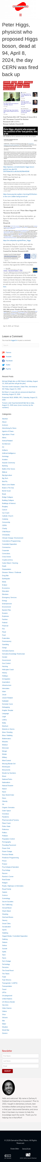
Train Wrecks (6, 980)
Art (3, 447)
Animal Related (7, 441)
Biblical (4, 472)
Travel (4, 989)
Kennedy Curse (7, 704)
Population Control (8, 839)
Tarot (3, 955)
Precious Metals (7, 854)
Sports (4, 930)
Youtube (8, 356)
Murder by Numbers (22, 84)
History (4, 673)
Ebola (4, 582)
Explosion (5, 616)
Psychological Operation (10, 867)
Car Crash (5, 513)
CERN (14, 82)
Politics (4, 832)
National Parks (7, 779)
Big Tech (5, 478)
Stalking (5, 939)
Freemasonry (6, 641)
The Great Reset (8, 970)
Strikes (4, 945)
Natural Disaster (7, 785)
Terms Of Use (26, 1149)
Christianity (6, 535)
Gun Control (6, 663)
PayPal (8, 369)
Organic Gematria (8, 807)
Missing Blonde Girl (8, 764)
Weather (5, 1027)
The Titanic (6, 974)
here (4, 287)
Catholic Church (7, 516)
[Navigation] (20, 15)
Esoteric (5, 613)
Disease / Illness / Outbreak (11, 572)
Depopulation (6, 569)
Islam (4, 691)
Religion (5, 883)
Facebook (9, 361)
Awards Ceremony (8, 463)
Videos (4, 1011)
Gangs (4, 647)
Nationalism (6, 782)
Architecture (6, 444)
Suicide (4, 948)
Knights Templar (7, 710)
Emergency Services (9, 597)
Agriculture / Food (8, 434)
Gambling (5, 644)
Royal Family (6, 889)
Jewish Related (7, 698)
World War (5, 1030)
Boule (4, 494)
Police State (6, 826)
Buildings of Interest (9, 503)
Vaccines (5, 1005)
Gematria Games (8, 651)
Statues (4, 942)
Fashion (5, 619)
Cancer (4, 510)
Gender (4, 657)
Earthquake (28, 82)
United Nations (7, 999)
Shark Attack (6, 911)
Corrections (6, 553)
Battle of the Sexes (8, 469)
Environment (6, 607)
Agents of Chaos (8, 431)
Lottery (4, 720)
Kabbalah (5, 701)
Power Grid (6, 848)
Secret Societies (9, 89)
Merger (4, 751)
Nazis (4, 792)
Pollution (5, 836)
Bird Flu (4, 481)
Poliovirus (5, 829)
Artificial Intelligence (9, 453)
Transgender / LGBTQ (9, 983)
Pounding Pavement (9, 845)
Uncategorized (7, 995)
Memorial (5, 748)
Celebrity (7, 82)
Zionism (5, 1033)
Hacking (5, 666)
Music (4, 776)
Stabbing (5, 933)
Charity (4, 528)
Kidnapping (6, 707)
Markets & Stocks (8, 729)
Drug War (5, 575)
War (3, 1021)
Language (5, 713)
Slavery (4, 920)
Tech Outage (6, 961)
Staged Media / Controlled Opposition (15, 936)
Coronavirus (6, 547)
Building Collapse (8, 500)
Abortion (5, 419)
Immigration (6, 679)
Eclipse (4, 585)
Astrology (5, 456)
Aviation (5, 459)
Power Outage (7, 851)
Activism (5, 425)
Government (6, 660)
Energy (4, 600)
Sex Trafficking (7, 905)
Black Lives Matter (8, 484)
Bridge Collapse (7, 497)
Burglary (5, 506)
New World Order (10, 87)
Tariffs (4, 952)
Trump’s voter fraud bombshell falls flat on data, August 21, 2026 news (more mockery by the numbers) (18, 405)
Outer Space (6, 811)
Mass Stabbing (7, 735)
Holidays (5, 676)
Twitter (7, 365)
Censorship (6, 522)
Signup (7, 1071)
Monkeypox (6, 767)
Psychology (6, 870)
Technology (6, 964)
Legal (4, 716)
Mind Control (6, 760)
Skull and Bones (7, 917)
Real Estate (6, 879)
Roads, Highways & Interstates (12, 886)
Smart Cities (6, 923)
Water (4, 1024)
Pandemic (5, 817)
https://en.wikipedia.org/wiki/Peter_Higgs (17, 240)
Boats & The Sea (8, 488)
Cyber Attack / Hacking (10, 563)
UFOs (4, 992)
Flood (4, 632)
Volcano (5, 1017)
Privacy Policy (15, 1148)
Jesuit (4, 694)
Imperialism (6, 682)
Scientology (6, 898)
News (20, 87)
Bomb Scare (6, 491)
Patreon (8, 352)
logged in (14, 340)
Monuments (6, 770)
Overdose (5, 814)
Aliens (4, 437)
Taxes (4, 958)
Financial (5, 626)
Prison (4, 861)
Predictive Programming (10, 858)
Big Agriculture (7, 475)
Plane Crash (6, 823)
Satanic (4, 892)
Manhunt (5, 726)
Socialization (6, 927)
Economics (6, 588)
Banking (5, 466)
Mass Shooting (7, 732)
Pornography (6, 842)
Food (4, 635)
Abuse (4, 422)
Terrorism (5, 967)
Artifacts (5, 450)
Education (5, 591)
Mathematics (6, 738)
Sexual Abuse (7, 908)
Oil (3, 804)
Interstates (5, 688)
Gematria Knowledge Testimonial (13, 654)
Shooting (5, 914)
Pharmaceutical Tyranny (10, 820)
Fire (3, 629)
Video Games (7, 1008)
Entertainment (8, 84)
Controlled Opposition (9, 544)
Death (20, 82)
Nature (4, 789)
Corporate (5, 550)
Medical (4, 745)
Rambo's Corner (7, 876)
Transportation (7, 986)
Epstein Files (6, 610)
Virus (4, 1014)
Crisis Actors (6, 557)
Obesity (4, 801)
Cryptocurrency (7, 560)
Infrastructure (6, 685)
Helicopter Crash (8, 669)
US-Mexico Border (8, 1002)
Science (26, 87)
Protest (4, 864)
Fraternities (6, 638)
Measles (5, 741)
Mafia (4, 723)
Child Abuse (6, 531)
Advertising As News (9, 428)
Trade (4, 977)
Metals (4, 754)
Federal (4, 622)
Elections (5, 594)
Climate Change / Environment (12, 538)
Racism (4, 873)
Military (4, 757)
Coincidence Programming (11, 541)
